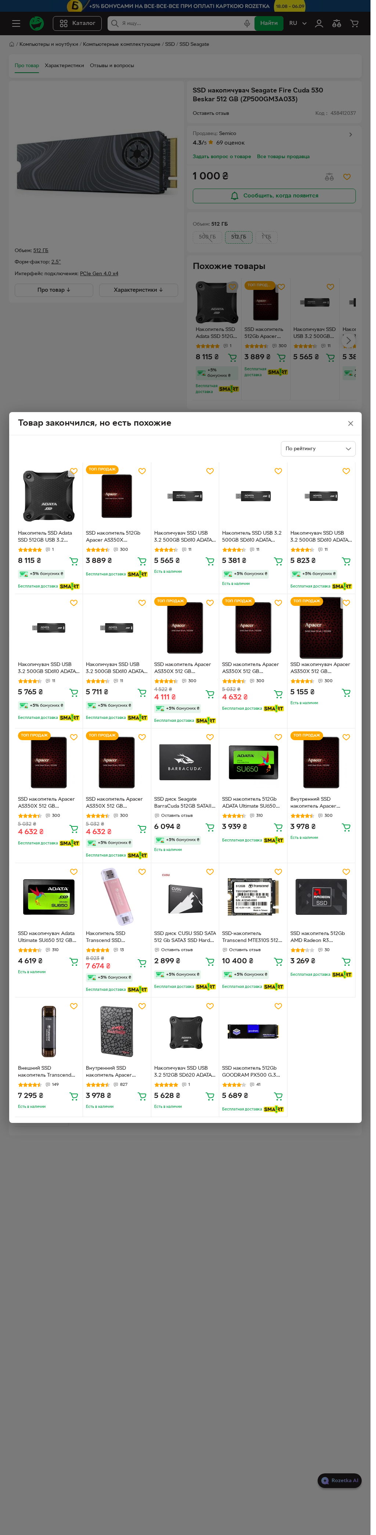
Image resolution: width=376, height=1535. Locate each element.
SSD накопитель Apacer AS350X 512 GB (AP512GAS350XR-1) (182, 669)
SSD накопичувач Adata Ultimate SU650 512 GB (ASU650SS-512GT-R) (46, 938)
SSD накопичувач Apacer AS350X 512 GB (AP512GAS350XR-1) (320, 669)
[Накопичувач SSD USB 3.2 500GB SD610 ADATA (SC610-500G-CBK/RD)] (185, 496)
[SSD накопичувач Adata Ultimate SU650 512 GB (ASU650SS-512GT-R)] (49, 897)
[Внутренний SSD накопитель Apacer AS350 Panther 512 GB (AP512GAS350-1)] (117, 1031)
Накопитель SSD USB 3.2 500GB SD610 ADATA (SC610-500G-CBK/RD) (252, 537)
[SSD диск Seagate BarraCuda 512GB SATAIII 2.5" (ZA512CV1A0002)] (185, 762)
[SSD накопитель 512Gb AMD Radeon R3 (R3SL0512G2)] (321, 897)
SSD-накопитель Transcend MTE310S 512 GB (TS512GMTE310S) (250, 938)
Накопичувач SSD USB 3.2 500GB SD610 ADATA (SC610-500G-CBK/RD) (183, 537)
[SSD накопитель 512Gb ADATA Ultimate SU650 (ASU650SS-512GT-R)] (253, 762)
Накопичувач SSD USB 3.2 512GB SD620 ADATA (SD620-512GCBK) (183, 1072)
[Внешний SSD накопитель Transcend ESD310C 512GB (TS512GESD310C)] (49, 1031)
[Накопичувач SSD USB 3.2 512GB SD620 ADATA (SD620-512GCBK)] (185, 1031)
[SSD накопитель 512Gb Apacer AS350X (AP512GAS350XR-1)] (117, 496)
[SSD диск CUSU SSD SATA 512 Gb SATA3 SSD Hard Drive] (185, 897)
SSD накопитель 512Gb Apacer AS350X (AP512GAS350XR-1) (113, 537)
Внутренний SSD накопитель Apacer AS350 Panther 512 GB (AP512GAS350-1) (112, 1072)
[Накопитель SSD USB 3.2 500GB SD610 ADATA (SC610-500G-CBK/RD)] (253, 496)
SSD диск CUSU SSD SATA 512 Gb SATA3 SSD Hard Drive (185, 938)
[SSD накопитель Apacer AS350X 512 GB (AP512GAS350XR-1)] (185, 628)
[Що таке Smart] (69, 586)
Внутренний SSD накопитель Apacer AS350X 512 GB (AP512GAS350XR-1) (314, 803)
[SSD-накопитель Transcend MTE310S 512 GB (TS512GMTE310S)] (253, 897)
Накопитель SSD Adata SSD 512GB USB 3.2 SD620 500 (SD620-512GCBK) (45, 537)
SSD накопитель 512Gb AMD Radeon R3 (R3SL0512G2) (317, 938)
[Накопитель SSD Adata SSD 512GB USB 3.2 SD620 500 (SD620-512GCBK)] (49, 496)
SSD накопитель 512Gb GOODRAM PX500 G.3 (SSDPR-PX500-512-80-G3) (249, 1072)
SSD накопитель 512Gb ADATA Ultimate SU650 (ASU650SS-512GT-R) (249, 803)
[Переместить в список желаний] (74, 471)
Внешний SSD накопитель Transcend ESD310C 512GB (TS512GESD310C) (44, 1072)
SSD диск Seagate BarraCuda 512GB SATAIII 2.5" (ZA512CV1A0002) (183, 803)
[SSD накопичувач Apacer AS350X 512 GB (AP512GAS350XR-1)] (321, 628)
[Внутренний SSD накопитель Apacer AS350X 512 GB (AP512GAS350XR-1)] (321, 762)
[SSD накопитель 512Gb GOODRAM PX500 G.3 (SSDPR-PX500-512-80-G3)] (253, 1031)
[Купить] (74, 561)
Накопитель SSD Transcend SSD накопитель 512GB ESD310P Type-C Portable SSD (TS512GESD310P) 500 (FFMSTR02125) (116, 938)
